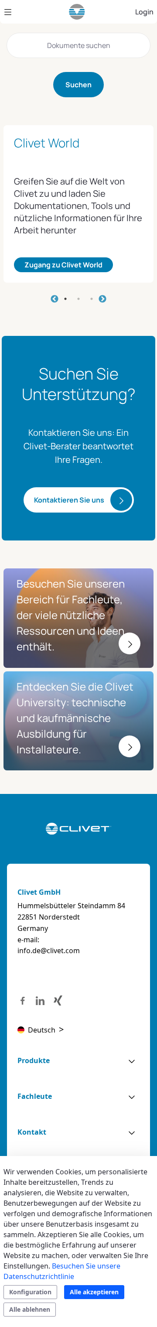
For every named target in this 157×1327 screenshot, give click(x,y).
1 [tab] (65, 298)
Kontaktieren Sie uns (69, 500)
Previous (54, 299)
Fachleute (34, 1096)
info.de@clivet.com (48, 950)
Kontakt (31, 1132)
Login (144, 12)
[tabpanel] (78, 204)
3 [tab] (91, 298)
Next (102, 299)
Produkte (33, 1060)
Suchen (78, 84)
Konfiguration (30, 1292)
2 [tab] (78, 298)
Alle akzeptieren (94, 1292)
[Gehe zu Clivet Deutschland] (77, 11)
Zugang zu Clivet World (63, 265)
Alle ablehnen (29, 1309)
